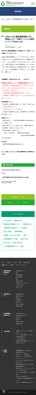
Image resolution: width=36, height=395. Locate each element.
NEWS (12, 265)
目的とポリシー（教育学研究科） (24, 356)
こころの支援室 (20, 338)
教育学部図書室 (18, 231)
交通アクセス (19, 287)
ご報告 (24, 235)
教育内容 (18, 298)
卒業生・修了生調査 (21, 376)
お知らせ (8, 19)
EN (4, 392)
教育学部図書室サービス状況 (20, 19)
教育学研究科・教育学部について (12, 224)
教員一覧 (18, 302)
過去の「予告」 (24, 238)
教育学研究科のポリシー (22, 315)
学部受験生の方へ (27, 224)
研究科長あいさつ (20, 271)
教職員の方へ (5, 265)
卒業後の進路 (19, 306)
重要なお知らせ (18, 220)
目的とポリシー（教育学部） (23, 354)
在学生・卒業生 (7, 231)
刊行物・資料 (19, 281)
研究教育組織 (19, 277)
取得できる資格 (20, 304)
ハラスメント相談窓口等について (24, 382)
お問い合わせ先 (20, 285)
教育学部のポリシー (21, 296)
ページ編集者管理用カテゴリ (11, 246)
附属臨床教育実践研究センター (23, 340)
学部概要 (18, 300)
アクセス (14, 262)
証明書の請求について (21, 352)
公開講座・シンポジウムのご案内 (12, 235)
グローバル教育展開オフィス (23, 334)
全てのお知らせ (7, 220)
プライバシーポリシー (21, 265)
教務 (22, 246)
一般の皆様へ (24, 227)
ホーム (3, 19)
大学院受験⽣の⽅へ (21, 313)
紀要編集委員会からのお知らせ (23, 350)
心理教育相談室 (20, 336)
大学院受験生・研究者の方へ (11, 227)
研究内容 (18, 317)
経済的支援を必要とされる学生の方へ (25, 364)
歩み (17, 273)
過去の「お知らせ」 (18, 242)
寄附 (20, 262)
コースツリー (19, 358)
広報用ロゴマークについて (22, 283)
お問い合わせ (26, 262)
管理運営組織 (19, 275)
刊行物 (8, 262)
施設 (17, 279)
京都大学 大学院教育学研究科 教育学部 (12, 3)
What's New (7, 242)
